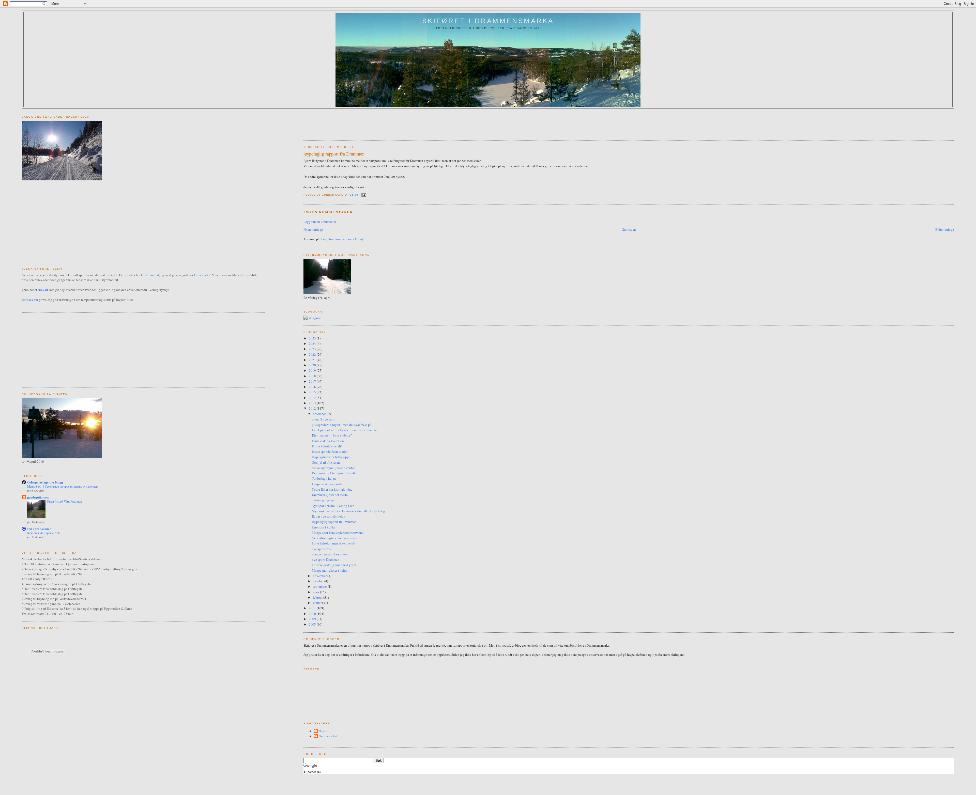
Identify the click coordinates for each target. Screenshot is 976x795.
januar (317, 602)
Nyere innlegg (313, 229)
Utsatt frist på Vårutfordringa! (65, 501)
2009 (313, 619)
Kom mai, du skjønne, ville (43, 533)
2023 (313, 349)
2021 (313, 359)
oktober (318, 581)
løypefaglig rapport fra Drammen (333, 154)
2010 (313, 613)
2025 (313, 338)
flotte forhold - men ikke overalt (333, 543)
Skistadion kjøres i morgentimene (335, 538)
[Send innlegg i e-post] (363, 194)
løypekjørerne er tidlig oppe (331, 457)
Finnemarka (202, 275)
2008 (313, 624)
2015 (313, 392)
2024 (313, 343)
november (320, 575)
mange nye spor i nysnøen (330, 554)
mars (316, 592)
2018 (313, 376)
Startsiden (629, 229)
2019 (313, 370)
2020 (313, 365)
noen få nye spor (323, 419)
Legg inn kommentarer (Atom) (342, 239)
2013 (313, 403)
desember (320, 413)
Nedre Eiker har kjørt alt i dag (332, 489)
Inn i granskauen (39, 528)
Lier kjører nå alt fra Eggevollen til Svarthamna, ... (346, 430)
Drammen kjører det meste (330, 494)
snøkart (43, 289)
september (320, 586)
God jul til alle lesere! (327, 462)
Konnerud (152, 275)
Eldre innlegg (944, 229)
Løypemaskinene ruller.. (328, 484)
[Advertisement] (396, 122)
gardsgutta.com (38, 497)
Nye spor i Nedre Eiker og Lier (333, 505)
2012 (313, 408)
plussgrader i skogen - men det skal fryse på (341, 424)
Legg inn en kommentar (319, 221)
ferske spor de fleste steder (329, 451)
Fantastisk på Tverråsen (328, 441)
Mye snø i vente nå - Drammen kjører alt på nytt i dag (348, 511)
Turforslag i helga (324, 478)
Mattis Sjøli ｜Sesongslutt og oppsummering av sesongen (62, 486)
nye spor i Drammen (325, 559)
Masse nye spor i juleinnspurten (334, 467)
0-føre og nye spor (324, 500)
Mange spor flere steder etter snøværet (338, 532)
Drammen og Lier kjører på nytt (333, 473)
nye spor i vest (322, 549)
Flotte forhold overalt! (327, 446)
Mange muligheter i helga (329, 570)
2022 (313, 354)
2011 (313, 608)
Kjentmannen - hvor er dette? (332, 435)
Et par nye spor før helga (328, 516)
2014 (313, 397)
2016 (313, 386)
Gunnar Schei (328, 736)
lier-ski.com (30, 299)
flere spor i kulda (323, 527)
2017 (313, 381)
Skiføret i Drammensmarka (488, 21)
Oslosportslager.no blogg (45, 482)
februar (318, 597)
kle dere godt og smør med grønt (334, 565)
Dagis (323, 731)
